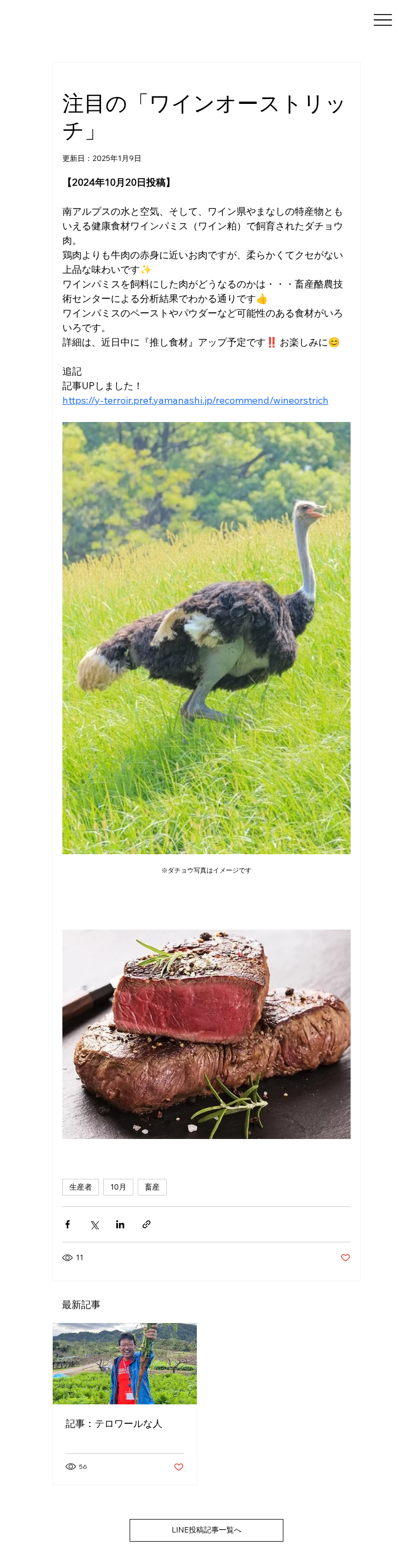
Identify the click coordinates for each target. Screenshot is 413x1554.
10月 (118, 1187)
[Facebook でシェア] (67, 1224)
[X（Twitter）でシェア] (94, 1224)
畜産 (152, 1187)
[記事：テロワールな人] (125, 1363)
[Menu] (383, 20)
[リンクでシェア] (146, 1224)
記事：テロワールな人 (114, 1423)
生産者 (80, 1187)
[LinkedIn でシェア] (120, 1224)
